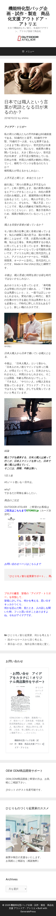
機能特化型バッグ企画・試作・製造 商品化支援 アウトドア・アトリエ (28, 16)
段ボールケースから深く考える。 (26, 639)
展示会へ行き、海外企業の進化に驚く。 (30, 644)
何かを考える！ (43, 635)
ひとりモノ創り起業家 (20, 635)
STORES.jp (32, 510)
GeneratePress (28, 911)
